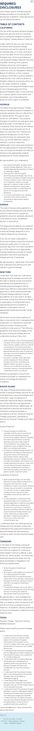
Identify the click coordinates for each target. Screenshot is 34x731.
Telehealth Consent (15, 723)
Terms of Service (13, 721)
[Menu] (32, 1)
